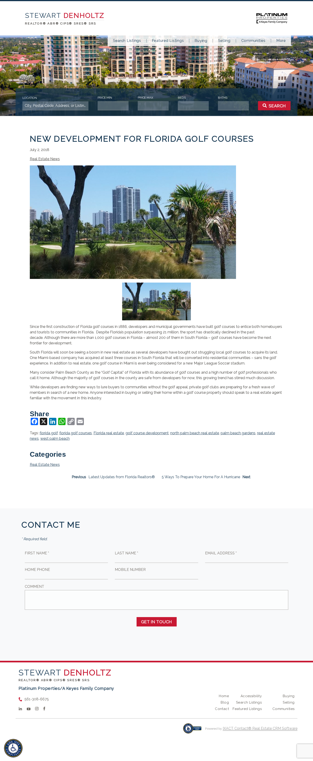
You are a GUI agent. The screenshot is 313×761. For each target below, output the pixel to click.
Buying (201, 41)
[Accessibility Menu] (13, 748)
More (281, 41)
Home (224, 696)
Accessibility (251, 696)
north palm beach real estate (194, 433)
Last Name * (126, 553)
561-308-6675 (37, 699)
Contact (222, 709)
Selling (224, 41)
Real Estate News (45, 159)
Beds (182, 97)
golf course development (147, 433)
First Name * (37, 553)
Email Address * (221, 553)
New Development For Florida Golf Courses (142, 138)
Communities (253, 41)
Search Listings (127, 41)
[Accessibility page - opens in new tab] (192, 731)
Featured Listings (168, 41)
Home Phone (37, 569)
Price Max (145, 97)
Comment (34, 586)
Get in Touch (156, 621)
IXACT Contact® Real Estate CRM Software (260, 728)
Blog (225, 702)
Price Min (105, 97)
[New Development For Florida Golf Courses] (133, 276)
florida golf (49, 433)
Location (29, 98)
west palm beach (55, 438)
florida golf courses (75, 433)
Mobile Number (130, 569)
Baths (222, 97)
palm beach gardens (238, 433)
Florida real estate (108, 433)
